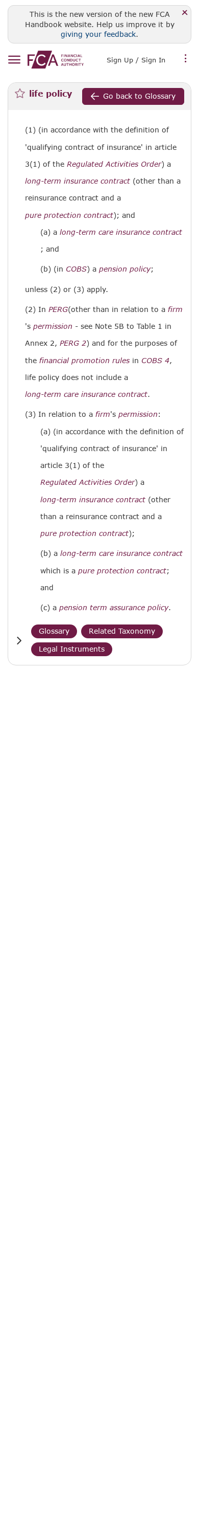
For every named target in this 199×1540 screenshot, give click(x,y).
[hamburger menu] (14, 60)
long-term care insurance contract (121, 232)
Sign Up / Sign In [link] (136, 60)
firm (175, 309)
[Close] (185, 13)
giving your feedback (98, 34)
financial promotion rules (84, 360)
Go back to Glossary (139, 96)
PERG (58, 309)
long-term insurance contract (77, 181)
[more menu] (185, 59)
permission (52, 326)
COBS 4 (155, 360)
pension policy (125, 269)
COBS (76, 269)
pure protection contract (69, 215)
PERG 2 (73, 343)
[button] (19, 640)
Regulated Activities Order (114, 164)
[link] (56, 60)
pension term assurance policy (113, 607)
